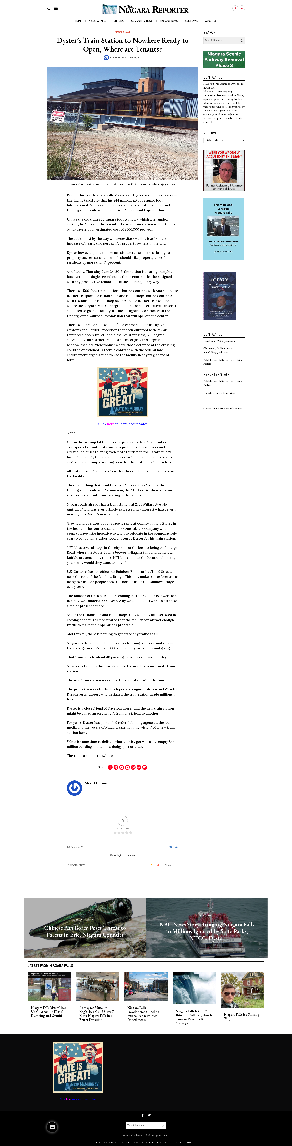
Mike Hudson (119, 58)
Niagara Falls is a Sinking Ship (241, 1017)
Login (175, 846)
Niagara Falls (122, 32)
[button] (241, 40)
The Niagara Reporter (158, 1135)
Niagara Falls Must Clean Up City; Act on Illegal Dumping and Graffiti (49, 1012)
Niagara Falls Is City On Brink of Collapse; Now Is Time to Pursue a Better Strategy (194, 1017)
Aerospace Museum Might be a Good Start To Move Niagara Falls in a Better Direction (97, 1014)
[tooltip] (235, 8)
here (110, 424)
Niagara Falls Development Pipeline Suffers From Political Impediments (143, 1014)
